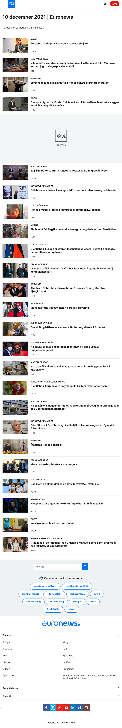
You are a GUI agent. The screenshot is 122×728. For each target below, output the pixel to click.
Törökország (57, 601)
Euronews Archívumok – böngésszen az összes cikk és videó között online (90, 677)
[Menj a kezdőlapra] (11, 4)
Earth (65, 649)
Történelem (55, 594)
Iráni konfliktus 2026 (77, 586)
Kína (93, 601)
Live (114, 3)
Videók (6, 668)
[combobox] (61, 566)
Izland (71, 609)
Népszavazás (77, 594)
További (7, 696)
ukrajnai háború (31, 594)
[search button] (85, 566)
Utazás (6, 662)
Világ (65, 642)
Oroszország (33, 601)
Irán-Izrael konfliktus (45, 586)
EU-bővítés (53, 609)
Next (5, 655)
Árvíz (97, 594)
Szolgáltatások (10, 688)
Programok (68, 668)
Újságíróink (8, 675)
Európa (6, 642)
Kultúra (66, 662)
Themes (7, 635)
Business (7, 649)
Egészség (68, 655)
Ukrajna (77, 601)
